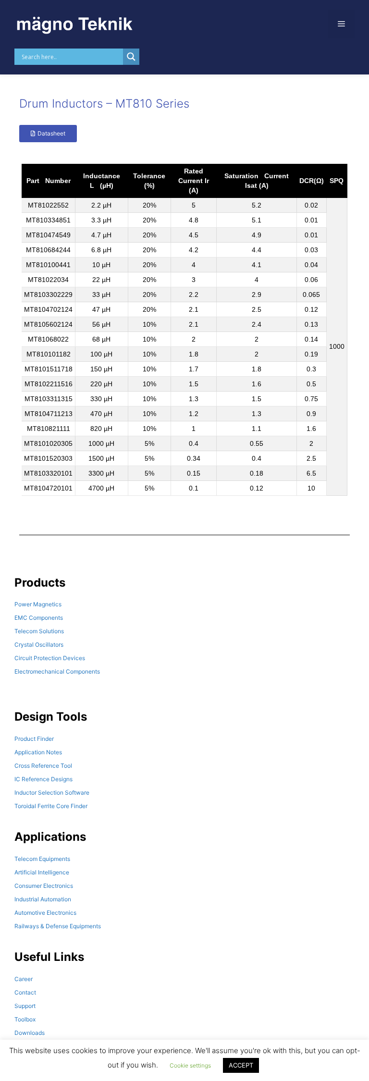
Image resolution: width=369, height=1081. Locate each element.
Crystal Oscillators (38, 644)
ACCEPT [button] (241, 1065)
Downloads (29, 1032)
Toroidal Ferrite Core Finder (50, 806)
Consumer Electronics (43, 885)
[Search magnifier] (131, 57)
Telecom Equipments (42, 858)
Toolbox (25, 1019)
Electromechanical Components (57, 671)
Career (23, 979)
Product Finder (34, 738)
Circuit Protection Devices (49, 658)
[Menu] (341, 24)
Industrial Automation (42, 899)
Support (25, 1005)
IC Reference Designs (43, 779)
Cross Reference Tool (43, 765)
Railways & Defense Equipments (57, 926)
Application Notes (38, 752)
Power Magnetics (38, 604)
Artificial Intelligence (41, 872)
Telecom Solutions (39, 631)
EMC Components (38, 617)
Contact (25, 992)
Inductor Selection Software (51, 792)
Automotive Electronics (45, 912)
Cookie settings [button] (190, 1065)
